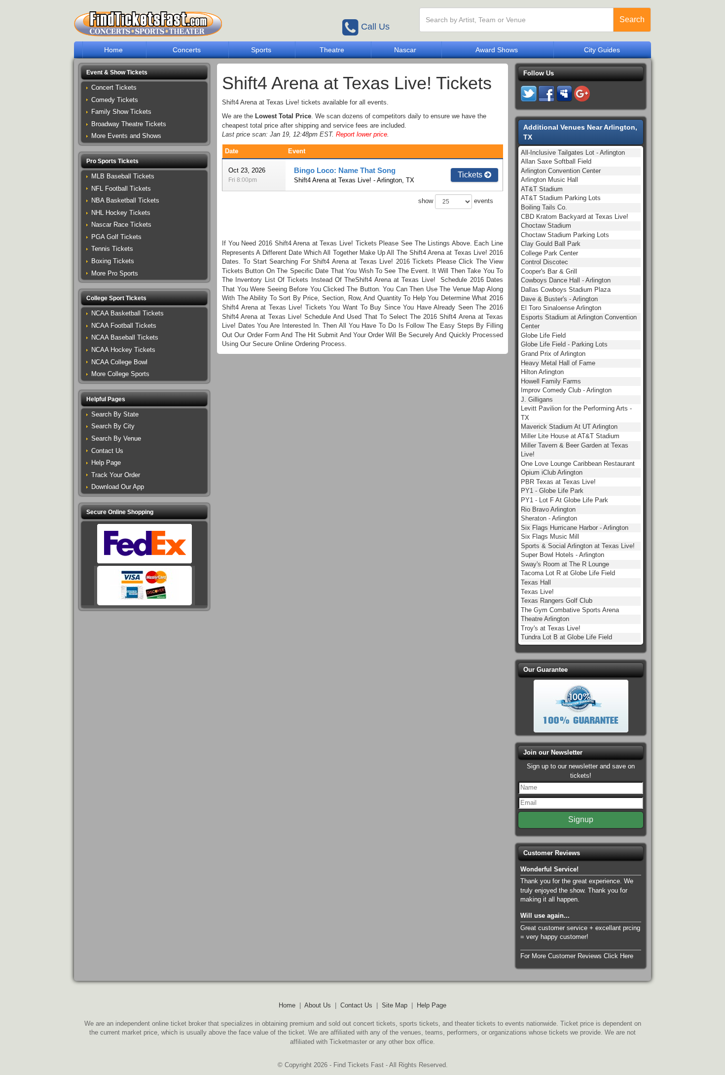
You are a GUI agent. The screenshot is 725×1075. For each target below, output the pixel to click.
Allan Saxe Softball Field (556, 161)
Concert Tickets (114, 87)
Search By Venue (116, 438)
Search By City (113, 426)
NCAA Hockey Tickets (123, 349)
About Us (317, 1005)
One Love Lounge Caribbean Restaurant (578, 463)
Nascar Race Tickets (121, 224)
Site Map (394, 1005)
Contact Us (107, 450)
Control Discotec (544, 262)
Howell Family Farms (551, 381)
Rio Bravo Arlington (548, 509)
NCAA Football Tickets (123, 325)
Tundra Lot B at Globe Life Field (566, 637)
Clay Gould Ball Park (550, 243)
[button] (144, 72)
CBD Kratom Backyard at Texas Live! (574, 216)
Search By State (115, 414)
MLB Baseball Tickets (122, 176)
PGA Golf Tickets (116, 237)
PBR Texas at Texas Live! (558, 481)
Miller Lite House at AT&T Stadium (570, 436)
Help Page (106, 462)
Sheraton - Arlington (549, 518)
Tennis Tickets (112, 248)
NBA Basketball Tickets (125, 200)
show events (455, 201)
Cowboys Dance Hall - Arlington (566, 280)
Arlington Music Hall (549, 179)
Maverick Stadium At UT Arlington (569, 426)
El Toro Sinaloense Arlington (561, 308)
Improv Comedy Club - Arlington (566, 390)
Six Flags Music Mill (550, 536)
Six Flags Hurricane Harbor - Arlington (574, 527)
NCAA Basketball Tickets (127, 313)
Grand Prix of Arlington (553, 353)
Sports (261, 50)
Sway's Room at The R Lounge (565, 564)
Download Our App (117, 486)
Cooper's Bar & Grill (549, 271)
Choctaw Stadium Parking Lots (565, 235)
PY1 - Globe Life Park (552, 490)
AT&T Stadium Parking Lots (561, 198)
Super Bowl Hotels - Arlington (562, 554)
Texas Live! (537, 591)
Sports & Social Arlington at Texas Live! (578, 546)
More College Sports (120, 374)
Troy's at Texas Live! (550, 628)
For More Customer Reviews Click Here (576, 956)
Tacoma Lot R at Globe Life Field (568, 573)
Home (113, 50)
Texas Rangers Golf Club (556, 600)
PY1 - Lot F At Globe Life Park (564, 500)
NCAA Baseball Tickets (124, 337)
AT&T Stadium (542, 189)
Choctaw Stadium (546, 225)
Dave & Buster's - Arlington (559, 299)
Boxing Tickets (112, 261)
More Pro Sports (114, 273)
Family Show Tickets (121, 111)
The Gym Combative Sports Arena (570, 610)
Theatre (332, 50)
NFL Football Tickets (121, 188)
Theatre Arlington (545, 619)
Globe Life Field (543, 335)
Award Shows (496, 50)
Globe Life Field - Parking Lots (564, 344)
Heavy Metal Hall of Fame (558, 363)
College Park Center (549, 253)
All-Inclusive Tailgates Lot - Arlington (573, 152)
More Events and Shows (126, 135)
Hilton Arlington (542, 372)
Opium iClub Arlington (551, 472)
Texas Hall (536, 582)
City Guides (602, 50)
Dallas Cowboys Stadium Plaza (566, 289)
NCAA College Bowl (119, 362)
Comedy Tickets (114, 100)
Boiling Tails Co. (544, 207)
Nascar (405, 50)
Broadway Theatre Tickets (128, 124)
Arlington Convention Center (561, 170)
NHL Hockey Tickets (120, 212)
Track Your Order (115, 475)
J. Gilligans (537, 399)
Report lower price (361, 134)
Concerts (187, 50)
